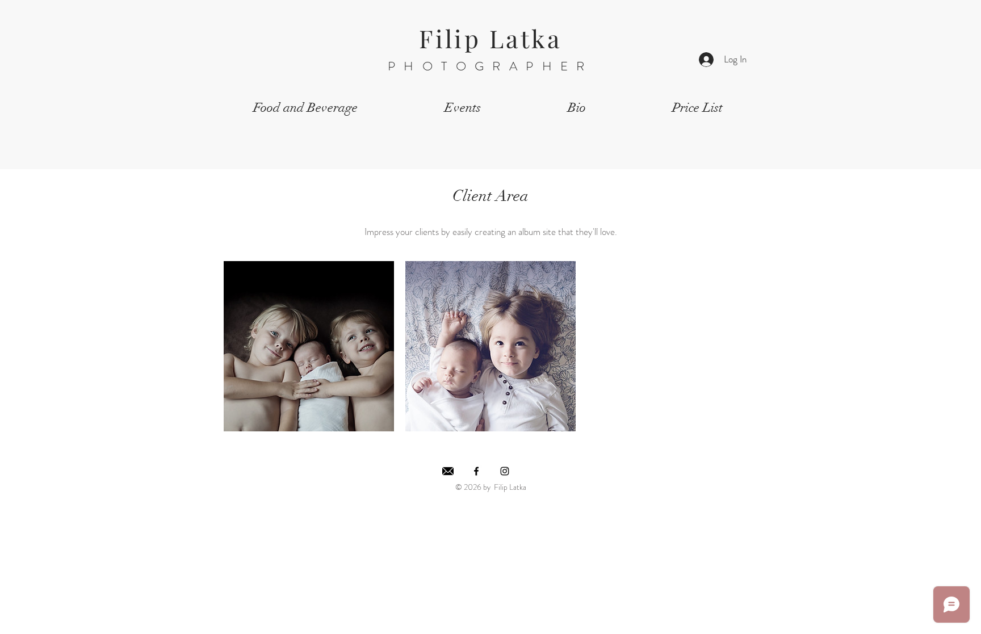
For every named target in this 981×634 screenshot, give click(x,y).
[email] (448, 471)
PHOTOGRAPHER (490, 66)
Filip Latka (490, 38)
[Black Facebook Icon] (476, 471)
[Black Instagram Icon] (504, 471)
